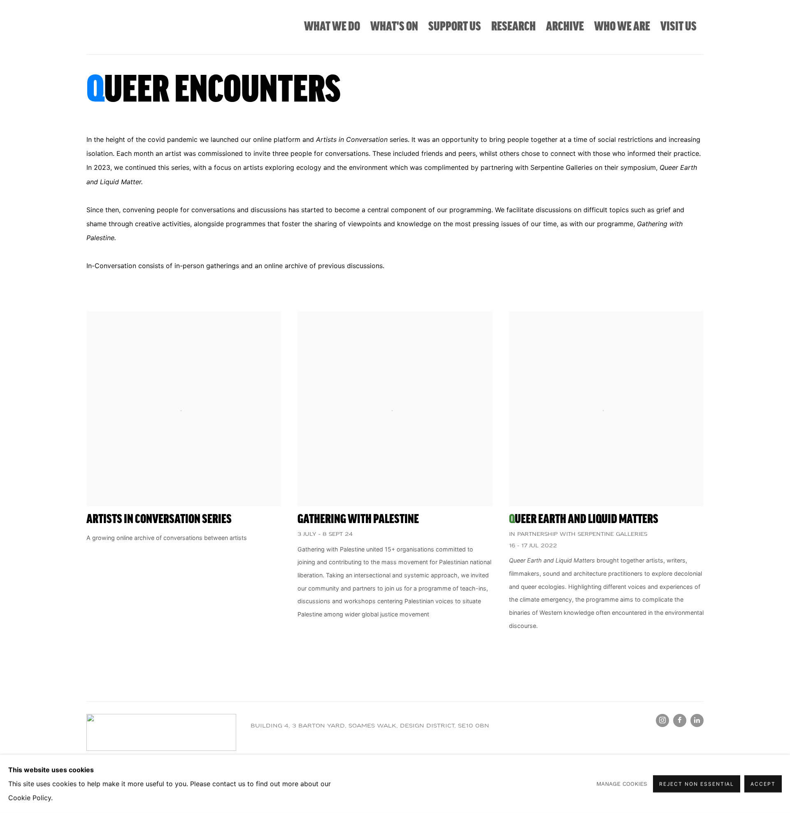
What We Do (332, 27)
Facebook (679, 720)
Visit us (678, 27)
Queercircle (123, 27)
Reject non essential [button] (696, 784)
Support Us (454, 27)
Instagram (662, 720)
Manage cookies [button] (621, 784)
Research (513, 27)
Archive (565, 27)
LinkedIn (697, 720)
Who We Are (622, 27)
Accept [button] (763, 784)
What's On (394, 27)
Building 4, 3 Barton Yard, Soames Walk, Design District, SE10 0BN (370, 726)
